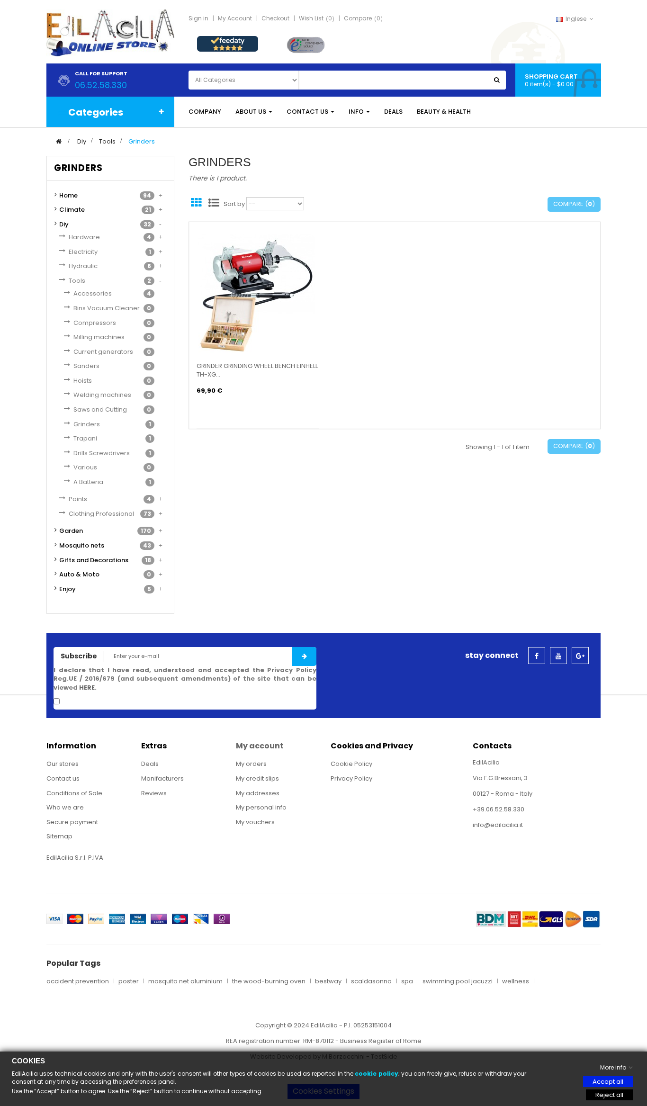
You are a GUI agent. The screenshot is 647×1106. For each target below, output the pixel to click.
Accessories (92, 293)
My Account (235, 18)
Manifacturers (162, 778)
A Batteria (88, 481)
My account (260, 745)
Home (68, 195)
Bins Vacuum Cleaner (106, 308)
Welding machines (102, 394)
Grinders (86, 424)
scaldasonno (371, 981)
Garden (71, 530)
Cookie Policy (351, 763)
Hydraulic (83, 265)
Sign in (198, 18)
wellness (515, 981)
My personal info (261, 807)
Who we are (65, 807)
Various (85, 467)
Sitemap (59, 836)
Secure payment (72, 822)
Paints (78, 499)
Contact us (63, 778)
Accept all (608, 1081)
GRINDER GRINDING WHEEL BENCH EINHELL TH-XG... (257, 370)
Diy (64, 224)
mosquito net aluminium (185, 981)
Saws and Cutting (100, 409)
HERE (87, 687)
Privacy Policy (351, 778)
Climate (72, 209)
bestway (328, 981)
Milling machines (99, 337)
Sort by (234, 204)
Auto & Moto (79, 574)
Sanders (86, 365)
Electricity (83, 251)
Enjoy (67, 588)
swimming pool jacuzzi (457, 981)
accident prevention (77, 981)
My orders (251, 763)
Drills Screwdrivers (101, 453)
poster (128, 981)
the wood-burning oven (269, 981)
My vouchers (255, 822)
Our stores (62, 763)
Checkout (275, 18)
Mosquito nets (81, 545)
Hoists (82, 380)
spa (407, 981)
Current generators (103, 351)
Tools (77, 280)
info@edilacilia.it (498, 824)
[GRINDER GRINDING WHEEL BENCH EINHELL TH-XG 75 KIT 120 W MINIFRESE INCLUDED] (257, 292)
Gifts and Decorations (93, 560)
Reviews (154, 793)
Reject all (609, 1094)
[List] (213, 204)
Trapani (85, 438)
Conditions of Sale (74, 793)
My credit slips (257, 778)
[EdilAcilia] (110, 32)
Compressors (94, 322)
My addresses (257, 793)
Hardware (84, 237)
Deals (150, 763)
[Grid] (196, 204)
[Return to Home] (59, 141)
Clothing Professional (101, 513)
